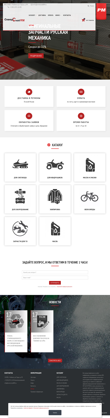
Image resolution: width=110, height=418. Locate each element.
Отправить (54, 283)
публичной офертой (28, 408)
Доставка (42, 15)
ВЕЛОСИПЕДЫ (90, 209)
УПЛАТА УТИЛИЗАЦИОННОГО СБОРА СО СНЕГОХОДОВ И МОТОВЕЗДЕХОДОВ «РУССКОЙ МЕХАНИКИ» (15, 341)
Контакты (67, 15)
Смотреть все (55, 360)
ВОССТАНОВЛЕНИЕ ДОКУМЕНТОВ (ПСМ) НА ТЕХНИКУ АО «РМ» (41, 338)
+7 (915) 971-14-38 (15, 7)
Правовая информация (37, 392)
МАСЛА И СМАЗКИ (89, 177)
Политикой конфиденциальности (64, 286)
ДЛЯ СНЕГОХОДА (20, 177)
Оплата (50, 15)
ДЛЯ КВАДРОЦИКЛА (55, 177)
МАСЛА (55, 241)
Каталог (32, 15)
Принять (55, 412)
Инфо (57, 15)
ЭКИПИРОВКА (55, 209)
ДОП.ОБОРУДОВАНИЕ (20, 209)
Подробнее (36, 55)
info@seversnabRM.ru (40, 4)
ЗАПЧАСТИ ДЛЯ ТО (20, 241)
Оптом (31, 25)
